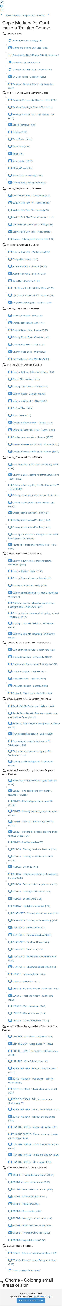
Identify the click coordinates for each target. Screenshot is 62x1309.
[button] (2, 2)
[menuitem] (2, 6)
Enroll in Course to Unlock (31, 1300)
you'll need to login (43, 1296)
